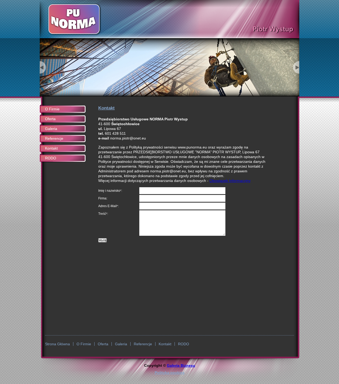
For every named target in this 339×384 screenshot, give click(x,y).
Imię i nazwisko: (110, 191)
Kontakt (51, 148)
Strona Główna (57, 344)
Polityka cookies (170, 372)
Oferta (50, 119)
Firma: (102, 198)
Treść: (103, 214)
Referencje (54, 138)
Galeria (51, 128)
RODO (50, 158)
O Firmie (52, 109)
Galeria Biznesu (181, 365)
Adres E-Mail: (108, 206)
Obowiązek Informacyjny (230, 180)
